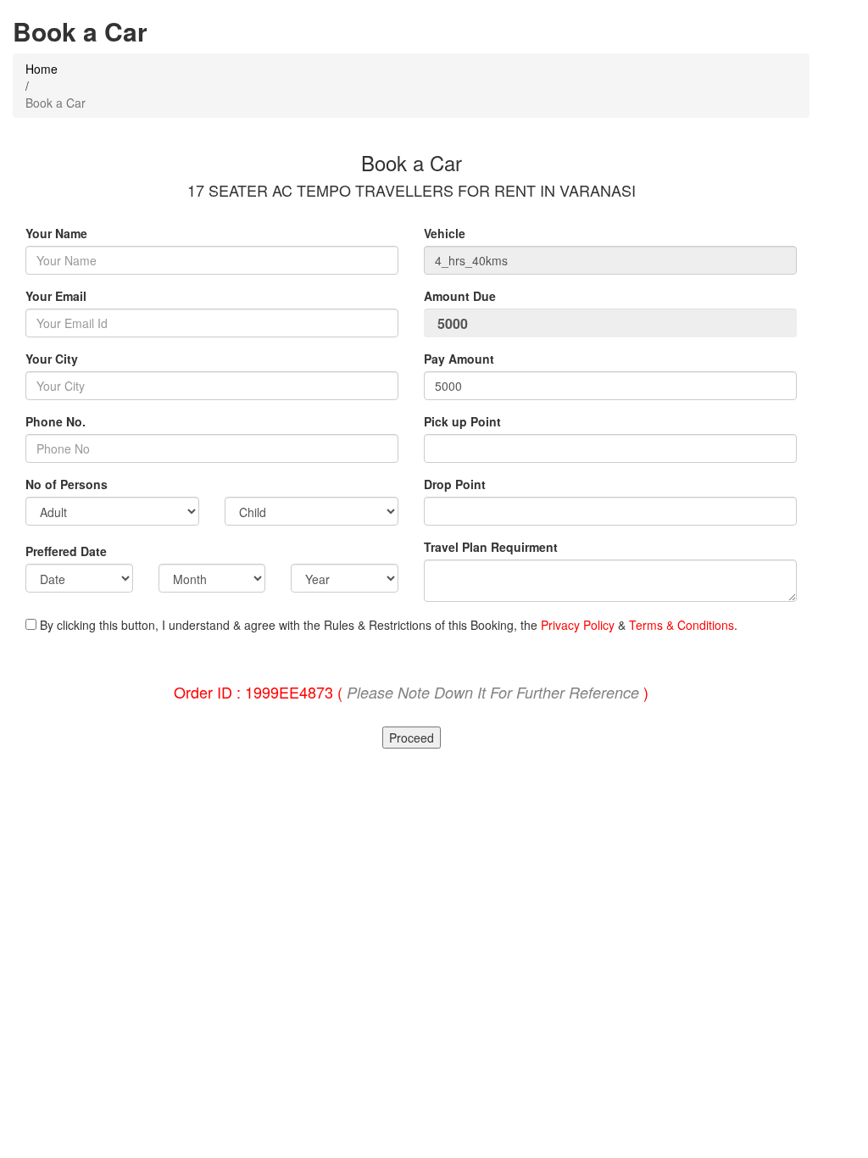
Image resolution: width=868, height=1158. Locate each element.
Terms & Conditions (681, 624)
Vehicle (444, 233)
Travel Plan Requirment (491, 546)
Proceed (411, 737)
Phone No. (55, 421)
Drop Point (455, 484)
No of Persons (66, 484)
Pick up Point (462, 421)
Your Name (56, 233)
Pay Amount (461, 358)
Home (41, 68)
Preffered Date (66, 551)
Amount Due (461, 295)
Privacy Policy (578, 624)
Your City (51, 358)
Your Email (55, 295)
